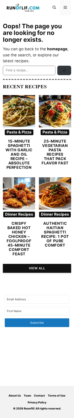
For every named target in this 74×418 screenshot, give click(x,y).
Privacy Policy (37, 402)
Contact (39, 395)
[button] (54, 7)
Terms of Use (56, 395)
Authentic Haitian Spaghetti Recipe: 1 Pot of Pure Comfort (55, 234)
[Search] (64, 70)
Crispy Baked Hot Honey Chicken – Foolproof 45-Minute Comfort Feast (19, 238)
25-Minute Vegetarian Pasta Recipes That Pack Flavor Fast (55, 152)
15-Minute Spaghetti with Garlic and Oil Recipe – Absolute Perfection (19, 154)
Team (27, 395)
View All (37, 268)
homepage (57, 49)
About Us (15, 395)
